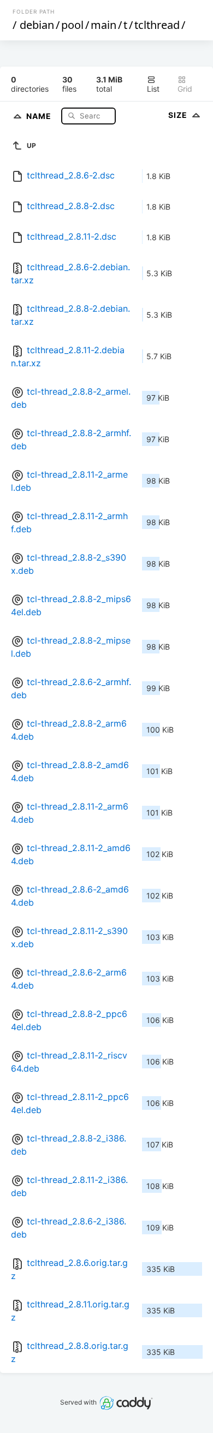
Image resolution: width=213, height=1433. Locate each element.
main (103, 24)
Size (179, 115)
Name (40, 115)
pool (72, 24)
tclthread (157, 24)
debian (37, 24)
